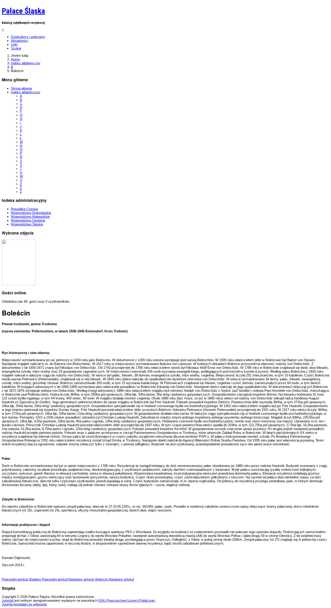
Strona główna (21, 88)
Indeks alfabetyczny (25, 92)
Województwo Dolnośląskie (31, 213)
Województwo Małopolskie (30, 216)
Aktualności (19, 41)
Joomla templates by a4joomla (24, 604)
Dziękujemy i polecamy (28, 37)
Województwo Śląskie (27, 224)
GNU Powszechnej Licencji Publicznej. (126, 600)
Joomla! (8, 600)
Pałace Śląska (23, 10)
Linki (14, 44)
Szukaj (16, 48)
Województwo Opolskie (28, 220)
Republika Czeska (24, 209)
